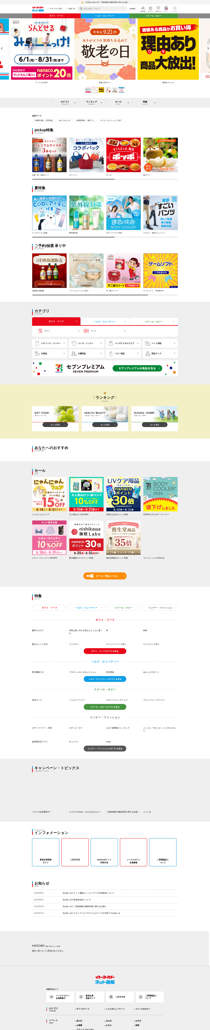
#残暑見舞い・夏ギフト (85, 120)
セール (118, 103)
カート (166, 11)
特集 (145, 103)
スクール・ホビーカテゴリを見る (105, 739)
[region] (105, 159)
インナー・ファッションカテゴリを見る (105, 781)
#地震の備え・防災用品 (44, 120)
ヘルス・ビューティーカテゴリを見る (105, 712)
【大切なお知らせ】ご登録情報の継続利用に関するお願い (107, 2)
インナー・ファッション (160, 607)
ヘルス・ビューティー (105, 16)
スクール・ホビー (153, 16)
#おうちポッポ (64, 120)
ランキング (91, 103)
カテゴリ (65, 103)
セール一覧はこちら (103, 576)
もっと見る (55, 425)
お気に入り (158, 11)
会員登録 (142, 11)
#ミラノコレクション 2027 (111, 120)
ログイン (150, 11)
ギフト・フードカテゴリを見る (105, 684)
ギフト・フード (56, 16)
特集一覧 (72, 9)
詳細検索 (132, 9)
